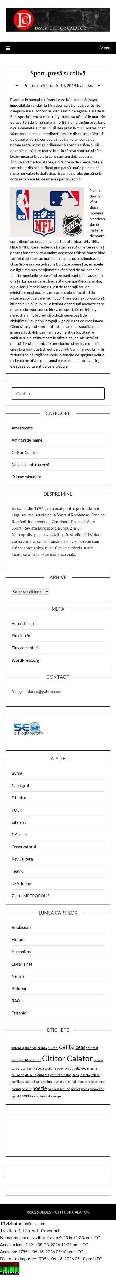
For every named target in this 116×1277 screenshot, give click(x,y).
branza (42, 1048)
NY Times (20, 834)
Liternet (19, 822)
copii (41, 1068)
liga (36, 1081)
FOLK (17, 810)
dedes (87, 85)
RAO (16, 1000)
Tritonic (19, 1012)
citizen (98, 1060)
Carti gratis (22, 785)
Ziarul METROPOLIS (31, 895)
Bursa (17, 773)
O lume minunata (26, 476)
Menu (105, 47)
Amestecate (22, 427)
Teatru (17, 871)
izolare (95, 1075)
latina (29, 1081)
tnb (42, 1096)
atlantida (31, 1048)
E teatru (19, 797)
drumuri (31, 1075)
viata (48, 1096)
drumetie (18, 1075)
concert (17, 1068)
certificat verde (31, 1060)
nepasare (84, 1081)
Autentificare (23, 623)
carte (67, 1046)
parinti (16, 1089)
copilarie (50, 1068)
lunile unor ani (57, 1081)
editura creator (60, 1075)
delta (77, 1068)
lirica (43, 1081)
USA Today (21, 883)
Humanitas (21, 951)
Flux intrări (22, 635)
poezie (39, 1088)
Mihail (72, 1081)
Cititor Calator (25, 452)
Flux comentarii (25, 647)
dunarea (43, 1075)
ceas (80, 1047)
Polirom (19, 988)
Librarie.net (22, 964)
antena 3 (18, 1048)
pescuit (27, 1089)
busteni (53, 1048)
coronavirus (65, 1068)
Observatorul (24, 846)
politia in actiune (59, 1089)
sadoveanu (97, 1089)
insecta (85, 1075)
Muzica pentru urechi (30, 464)
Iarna (75, 1075)
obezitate (97, 1081)
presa (85, 1089)
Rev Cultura (22, 858)
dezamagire (89, 1068)
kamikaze (18, 1081)
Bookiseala (22, 927)
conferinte (30, 1068)
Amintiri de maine (27, 440)
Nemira (18, 976)
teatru (34, 1096)
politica (75, 1089)
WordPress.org (25, 660)
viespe (57, 1096)
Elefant (18, 939)
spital (15, 1096)
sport (24, 1095)
